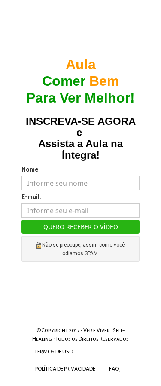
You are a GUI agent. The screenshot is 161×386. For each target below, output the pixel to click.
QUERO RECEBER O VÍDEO (80, 227)
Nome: (30, 169)
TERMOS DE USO (53, 352)
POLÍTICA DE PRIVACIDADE (65, 369)
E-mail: (31, 196)
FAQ (114, 369)
